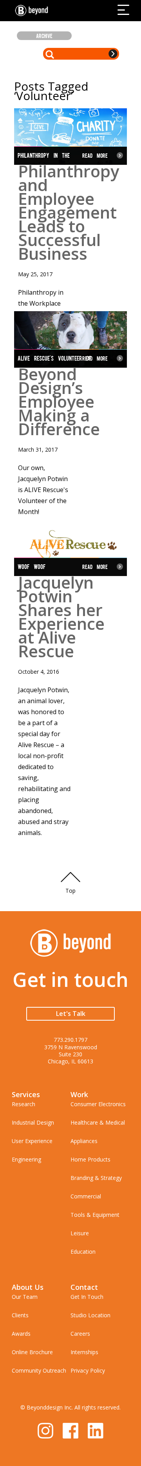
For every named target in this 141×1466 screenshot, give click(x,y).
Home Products (90, 1159)
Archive (44, 36)
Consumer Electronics (98, 1104)
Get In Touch (86, 1296)
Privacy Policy (87, 1370)
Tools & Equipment (94, 1214)
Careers (80, 1333)
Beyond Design (33, 10)
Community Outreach (39, 1370)
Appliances (84, 1141)
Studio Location (90, 1315)
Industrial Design (33, 1122)
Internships (84, 1352)
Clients (20, 1315)
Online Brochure (32, 1352)
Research (23, 1104)
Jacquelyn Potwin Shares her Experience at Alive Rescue (61, 616)
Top (70, 890)
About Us (27, 1287)
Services (26, 1094)
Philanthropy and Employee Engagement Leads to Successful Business (68, 212)
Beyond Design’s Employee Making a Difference (59, 401)
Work (79, 1094)
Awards (21, 1333)
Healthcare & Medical (97, 1122)
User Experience (32, 1141)
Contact (84, 1287)
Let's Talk (70, 1013)
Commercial (85, 1196)
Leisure (79, 1233)
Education (83, 1251)
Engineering (26, 1159)
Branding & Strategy (96, 1178)
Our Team (25, 1296)
